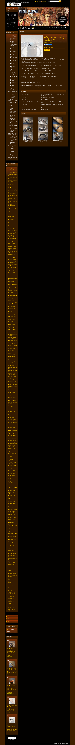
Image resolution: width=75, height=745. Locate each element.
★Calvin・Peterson (12, 553)
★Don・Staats (11, 309)
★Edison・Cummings (12, 340)
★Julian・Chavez (12, 440)
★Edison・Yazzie (12, 539)
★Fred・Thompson (12, 217)
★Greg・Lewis (11, 297)
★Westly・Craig (11, 548)
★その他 (12, 89)
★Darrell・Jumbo (11, 348)
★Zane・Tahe (11, 584)
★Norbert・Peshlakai (12, 345)
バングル (12, 94)
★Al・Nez (10, 321)
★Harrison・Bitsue (12, 517)
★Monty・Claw (11, 514)
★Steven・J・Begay (12, 260)
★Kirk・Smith (11, 265)
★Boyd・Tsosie (11, 324)
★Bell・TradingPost (12, 284)
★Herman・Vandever (12, 422)
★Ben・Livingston (12, 585)
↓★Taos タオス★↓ (12, 298)
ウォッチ (10, 600)
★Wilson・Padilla (12, 450)
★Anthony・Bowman (12, 516)
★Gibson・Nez (11, 236)
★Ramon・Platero (12, 227)
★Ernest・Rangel (11, 441)
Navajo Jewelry (11, 50)
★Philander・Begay (12, 415)
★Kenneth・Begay (12, 189)
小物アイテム (13, 102)
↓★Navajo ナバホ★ (12, 313)
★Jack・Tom (11, 365)
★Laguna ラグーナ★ (12, 295)
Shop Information (11, 618)
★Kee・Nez (10, 322)
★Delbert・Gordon (12, 395)
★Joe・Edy (10, 311)
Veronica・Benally (12, 536)
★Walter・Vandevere (12, 524)
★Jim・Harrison (11, 405)
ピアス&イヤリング (12, 598)
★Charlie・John (11, 468)
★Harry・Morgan (11, 241)
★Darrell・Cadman (12, 465)
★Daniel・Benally (12, 231)
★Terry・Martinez (12, 437)
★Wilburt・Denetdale (12, 509)
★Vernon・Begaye (12, 361)
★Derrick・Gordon (12, 397)
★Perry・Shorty (11, 319)
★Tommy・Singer (12, 270)
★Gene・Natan (11, 492)
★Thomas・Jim (11, 373)
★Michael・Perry (11, 382)
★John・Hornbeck (12, 305)
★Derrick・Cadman (12, 467)
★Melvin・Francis (12, 552)
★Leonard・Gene (11, 420)
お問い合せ (44, 1)
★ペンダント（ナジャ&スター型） (13, 68)
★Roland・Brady (11, 427)
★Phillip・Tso (11, 235)
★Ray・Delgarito (11, 511)
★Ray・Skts (10, 378)
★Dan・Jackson (11, 244)
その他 (11, 99)
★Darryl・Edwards (12, 337)
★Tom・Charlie (11, 448)
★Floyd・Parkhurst (12, 400)
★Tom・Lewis (11, 550)
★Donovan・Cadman (12, 264)
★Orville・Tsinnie (12, 238)
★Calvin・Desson (12, 500)
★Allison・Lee (11, 254)
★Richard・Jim (11, 470)
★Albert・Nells (11, 411)
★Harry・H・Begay (12, 343)
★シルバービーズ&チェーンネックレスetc (13, 78)
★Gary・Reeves (11, 262)
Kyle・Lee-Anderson (12, 487)
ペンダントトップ (12, 592)
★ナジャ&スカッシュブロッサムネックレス (13, 118)
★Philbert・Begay (12, 419)
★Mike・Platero (11, 519)
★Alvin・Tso (11, 451)
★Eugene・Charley (12, 446)
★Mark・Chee (11, 214)
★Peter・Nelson (11, 356)
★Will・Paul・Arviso (12, 541)
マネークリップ (11, 601)
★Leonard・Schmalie (12, 257)
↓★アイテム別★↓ (12, 587)
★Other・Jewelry (13, 121)
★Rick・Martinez (12, 438)
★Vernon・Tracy (11, 269)
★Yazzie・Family (12, 314)
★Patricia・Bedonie (12, 374)
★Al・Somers (11, 292)
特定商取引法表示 (11, 616)
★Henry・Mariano (12, 573)
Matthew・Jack (11, 484)
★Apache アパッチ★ (12, 290)
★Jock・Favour (11, 306)
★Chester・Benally (12, 537)
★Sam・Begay (11, 216)
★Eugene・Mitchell (12, 520)
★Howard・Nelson (12, 354)
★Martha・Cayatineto (12, 561)
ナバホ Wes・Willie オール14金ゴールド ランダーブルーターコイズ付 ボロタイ (12, 671)
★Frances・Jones (11, 249)
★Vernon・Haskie (12, 329)
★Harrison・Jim (11, 390)
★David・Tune (11, 473)
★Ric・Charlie (11, 327)
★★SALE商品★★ (12, 35)
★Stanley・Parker (12, 562)
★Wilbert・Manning (12, 428)
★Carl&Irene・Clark (12, 332)
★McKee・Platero (12, 316)
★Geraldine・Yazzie (12, 443)
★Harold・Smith (11, 501)
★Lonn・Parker (11, 409)
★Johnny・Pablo (11, 219)
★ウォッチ (12, 85)
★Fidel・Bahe (11, 350)
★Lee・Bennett (11, 272)
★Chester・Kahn (11, 228)
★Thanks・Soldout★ (12, 610)
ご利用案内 (38, 1)
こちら (14, 24)
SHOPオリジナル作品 (12, 100)
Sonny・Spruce (11, 300)
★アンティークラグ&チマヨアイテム (13, 108)
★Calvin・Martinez (12, 435)
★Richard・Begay (12, 259)
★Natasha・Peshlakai (12, 276)
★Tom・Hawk (11, 564)
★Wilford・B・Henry (12, 512)
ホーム (19, 27)
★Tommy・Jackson (12, 246)
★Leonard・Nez (11, 379)
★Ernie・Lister (11, 318)
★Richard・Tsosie (12, 326)
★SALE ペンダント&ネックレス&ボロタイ (13, 41)
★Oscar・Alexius (11, 432)
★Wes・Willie (11, 338)
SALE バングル (13, 38)
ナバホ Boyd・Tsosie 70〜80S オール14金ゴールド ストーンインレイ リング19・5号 (12, 708)
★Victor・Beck (11, 233)
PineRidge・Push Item (12, 172)
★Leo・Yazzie (11, 342)
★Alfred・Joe (11, 424)
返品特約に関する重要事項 (50, 47)
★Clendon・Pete (11, 394)
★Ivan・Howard (11, 392)
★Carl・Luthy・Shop (12, 286)
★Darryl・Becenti (12, 267)
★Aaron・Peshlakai (12, 346)
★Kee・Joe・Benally (12, 230)
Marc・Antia (10, 293)
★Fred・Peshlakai (12, 207)
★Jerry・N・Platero (12, 507)
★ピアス (12, 80)
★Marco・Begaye (12, 331)
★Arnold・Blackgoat (12, 493)
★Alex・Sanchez (11, 531)
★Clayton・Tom (11, 495)
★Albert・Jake (11, 433)
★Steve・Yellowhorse (12, 430)
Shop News (10, 621)
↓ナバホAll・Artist (12, 145)
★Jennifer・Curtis (12, 376)
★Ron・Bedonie (11, 256)
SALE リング (13, 36)
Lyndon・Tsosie (11, 489)
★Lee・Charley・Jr (12, 445)
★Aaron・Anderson (12, 389)
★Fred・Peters (11, 522)
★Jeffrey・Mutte (11, 490)
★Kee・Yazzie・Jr (12, 453)
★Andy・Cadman (12, 463)
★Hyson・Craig (11, 425)
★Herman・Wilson (12, 240)
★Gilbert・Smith (11, 503)
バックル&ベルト (12, 596)
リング (11, 146)
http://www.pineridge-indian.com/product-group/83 (31, 87)
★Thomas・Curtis (12, 248)
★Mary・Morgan (11, 243)
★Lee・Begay (11, 417)
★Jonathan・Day (11, 308)
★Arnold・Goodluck (12, 472)
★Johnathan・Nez (12, 381)
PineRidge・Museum (12, 168)
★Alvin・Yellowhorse (12, 384)
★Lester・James (11, 485)
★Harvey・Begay (12, 193)
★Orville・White (11, 572)
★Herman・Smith (12, 398)
